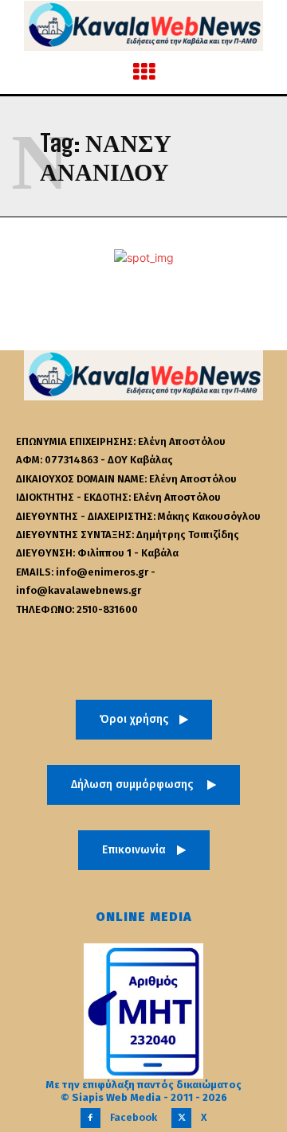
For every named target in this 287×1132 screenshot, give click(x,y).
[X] (181, 1118)
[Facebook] (90, 1118)
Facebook (133, 1117)
